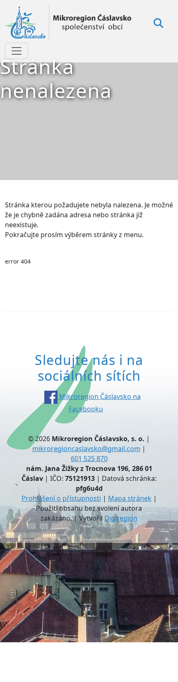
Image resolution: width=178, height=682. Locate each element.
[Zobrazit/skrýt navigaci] (16, 51)
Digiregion (120, 518)
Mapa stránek (130, 498)
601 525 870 (89, 458)
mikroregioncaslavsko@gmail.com (86, 448)
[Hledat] (158, 22)
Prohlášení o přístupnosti (61, 498)
